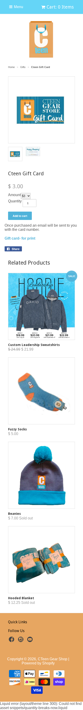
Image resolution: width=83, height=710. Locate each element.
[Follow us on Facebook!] (12, 641)
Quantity (15, 201)
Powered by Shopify (38, 663)
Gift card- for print (20, 238)
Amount (14, 195)
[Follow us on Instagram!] (21, 641)
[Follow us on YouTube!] (30, 641)
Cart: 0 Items (60, 7)
